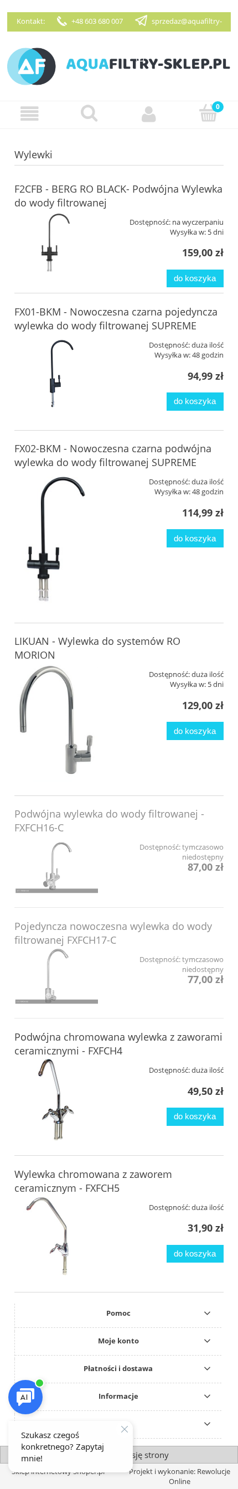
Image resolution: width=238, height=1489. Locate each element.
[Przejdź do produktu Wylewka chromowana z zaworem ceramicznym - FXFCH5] (56, 1237)
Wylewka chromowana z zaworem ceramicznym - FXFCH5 (93, 1181)
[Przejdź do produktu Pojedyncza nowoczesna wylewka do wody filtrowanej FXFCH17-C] (56, 976)
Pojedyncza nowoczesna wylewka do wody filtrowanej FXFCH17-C (113, 933)
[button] (30, 114)
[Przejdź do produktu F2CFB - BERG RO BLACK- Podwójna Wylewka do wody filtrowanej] (56, 242)
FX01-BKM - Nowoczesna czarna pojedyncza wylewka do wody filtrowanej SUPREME (116, 318)
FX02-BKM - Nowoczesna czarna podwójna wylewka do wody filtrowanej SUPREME (112, 455)
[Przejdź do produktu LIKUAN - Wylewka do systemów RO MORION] (56, 722)
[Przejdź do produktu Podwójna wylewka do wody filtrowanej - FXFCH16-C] (56, 864)
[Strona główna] (119, 65)
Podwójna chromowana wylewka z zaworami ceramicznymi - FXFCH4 (118, 1043)
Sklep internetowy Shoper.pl (58, 1471)
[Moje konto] (149, 114)
